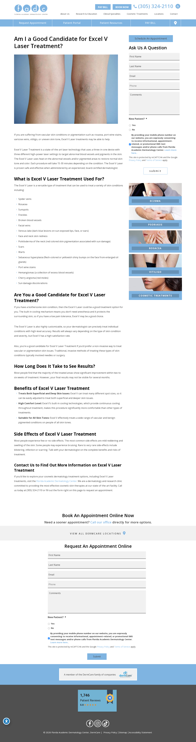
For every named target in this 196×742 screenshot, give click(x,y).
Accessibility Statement (140, 732)
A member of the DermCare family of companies (90, 674)
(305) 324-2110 (155, 6)
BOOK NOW (122, 7)
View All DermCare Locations (96, 533)
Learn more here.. (59, 642)
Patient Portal (71, 23)
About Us (64, 13)
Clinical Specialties (111, 13)
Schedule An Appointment (151, 38)
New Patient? (138, 118)
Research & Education (86, 13)
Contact (174, 13)
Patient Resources (111, 23)
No (133, 129)
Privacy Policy (135, 160)
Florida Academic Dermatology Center (56, 481)
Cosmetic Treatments (137, 13)
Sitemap (123, 732)
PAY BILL (103, 7)
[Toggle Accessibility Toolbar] (6, 721)
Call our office (100, 522)
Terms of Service (154, 160)
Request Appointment (32, 23)
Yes (134, 125)
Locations (159, 13)
